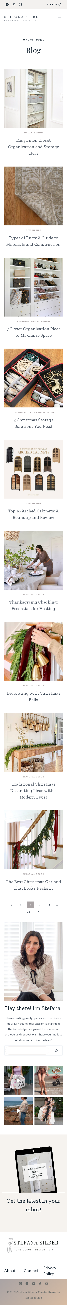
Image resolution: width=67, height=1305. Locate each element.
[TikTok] (40, 1283)
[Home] (24, 39)
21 (29, 911)
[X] (14, 4)
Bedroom (23, 321)
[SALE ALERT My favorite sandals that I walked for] (48, 1080)
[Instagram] (20, 4)
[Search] (56, 1050)
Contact (31, 1270)
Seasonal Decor (43, 412)
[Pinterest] (33, 1283)
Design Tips (33, 230)
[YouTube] (46, 1283)
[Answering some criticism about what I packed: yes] (18, 1111)
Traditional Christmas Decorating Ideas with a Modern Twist (33, 790)
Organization (33, 132)
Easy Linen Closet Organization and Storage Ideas (33, 147)
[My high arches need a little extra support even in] (18, 1080)
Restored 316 (33, 1297)
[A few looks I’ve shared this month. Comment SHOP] (48, 1111)
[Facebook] (7, 4)
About (10, 1270)
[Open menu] (59, 18)
